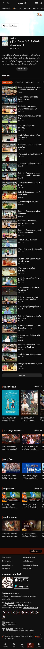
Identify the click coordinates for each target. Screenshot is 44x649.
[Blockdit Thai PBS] (37, 612)
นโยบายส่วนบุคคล (7, 565)
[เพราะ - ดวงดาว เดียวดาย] (11, 439)
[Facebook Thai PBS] (3, 612)
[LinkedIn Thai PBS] (3, 617)
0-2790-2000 (9, 602)
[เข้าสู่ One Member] (41, 3)
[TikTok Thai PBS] (32, 612)
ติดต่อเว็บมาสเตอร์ (28, 561)
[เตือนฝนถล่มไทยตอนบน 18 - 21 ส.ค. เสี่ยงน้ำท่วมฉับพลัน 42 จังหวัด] (11, 497)
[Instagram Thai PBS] (13, 612)
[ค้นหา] (8, 3)
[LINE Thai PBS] (22, 612)
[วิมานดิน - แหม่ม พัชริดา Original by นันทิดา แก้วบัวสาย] (31, 439)
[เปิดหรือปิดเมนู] (36, 3)
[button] (11, 23)
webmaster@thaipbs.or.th (19, 605)
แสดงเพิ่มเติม (22, 69)
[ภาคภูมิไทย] (11, 526)
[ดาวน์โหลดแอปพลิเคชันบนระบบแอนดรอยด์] (21, 586)
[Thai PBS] (22, 3)
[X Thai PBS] (8, 612)
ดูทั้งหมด (22, 375)
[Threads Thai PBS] (18, 612)
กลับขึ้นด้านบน (34, 551)
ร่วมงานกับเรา (6, 568)
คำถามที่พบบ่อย (7, 561)
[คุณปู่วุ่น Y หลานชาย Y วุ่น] (29, 402)
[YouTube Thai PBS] (27, 612)
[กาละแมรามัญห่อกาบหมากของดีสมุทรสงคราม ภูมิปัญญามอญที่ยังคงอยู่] (11, 468)
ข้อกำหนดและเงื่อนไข (29, 557)
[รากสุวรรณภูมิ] (31, 526)
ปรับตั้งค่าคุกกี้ (27, 568)
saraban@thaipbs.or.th (30, 607)
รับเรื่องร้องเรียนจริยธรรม (30, 565)
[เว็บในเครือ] (3, 3)
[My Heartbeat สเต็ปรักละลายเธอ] (10, 402)
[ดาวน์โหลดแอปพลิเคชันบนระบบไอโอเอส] (21, 580)
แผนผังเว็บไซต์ (6, 557)
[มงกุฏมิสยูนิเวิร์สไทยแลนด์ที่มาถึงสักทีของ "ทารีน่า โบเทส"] (31, 468)
